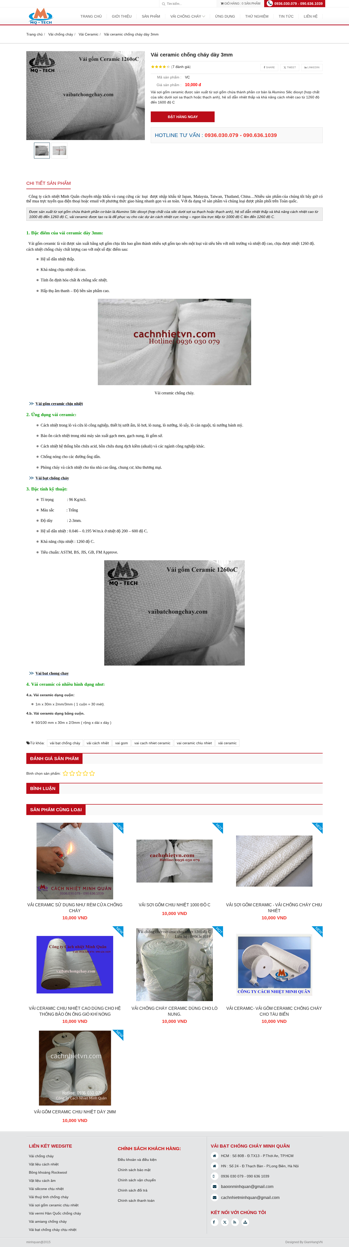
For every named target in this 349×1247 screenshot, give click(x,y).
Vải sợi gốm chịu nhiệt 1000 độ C (175, 904)
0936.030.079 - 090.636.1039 (298, 4)
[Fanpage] (214, 1222)
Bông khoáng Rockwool (48, 1172)
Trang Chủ (91, 16)
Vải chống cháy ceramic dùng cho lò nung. (174, 1011)
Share (270, 67)
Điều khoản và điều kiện (137, 1160)
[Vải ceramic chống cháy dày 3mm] (85, 95)
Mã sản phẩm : (169, 77)
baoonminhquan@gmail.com (247, 1186)
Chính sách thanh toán (136, 1200)
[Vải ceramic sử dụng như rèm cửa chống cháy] (75, 898)
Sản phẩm (151, 16)
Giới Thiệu (122, 16)
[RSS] (235, 1222)
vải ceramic (227, 743)
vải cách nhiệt (98, 743)
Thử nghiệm (257, 16)
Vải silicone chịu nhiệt (46, 1189)
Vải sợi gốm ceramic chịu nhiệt (53, 1205)
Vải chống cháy (185, 16)
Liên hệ (311, 16)
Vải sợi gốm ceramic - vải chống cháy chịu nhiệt (274, 907)
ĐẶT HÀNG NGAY (183, 117)
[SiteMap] (245, 1222)
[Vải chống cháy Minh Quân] (40, 24)
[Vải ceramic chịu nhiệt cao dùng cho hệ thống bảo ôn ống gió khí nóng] (75, 1002)
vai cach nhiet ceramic (152, 743)
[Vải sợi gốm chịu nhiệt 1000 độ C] (174, 898)
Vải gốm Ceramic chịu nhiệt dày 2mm (75, 1111)
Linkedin (313, 67)
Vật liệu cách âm (42, 1181)
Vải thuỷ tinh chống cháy (48, 1197)
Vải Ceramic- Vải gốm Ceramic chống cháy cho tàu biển (274, 1011)
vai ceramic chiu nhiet (194, 743)
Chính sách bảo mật (134, 1170)
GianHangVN (313, 1242)
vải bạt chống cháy (65, 743)
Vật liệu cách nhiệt (44, 1164)
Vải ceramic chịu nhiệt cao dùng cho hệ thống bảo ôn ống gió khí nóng (75, 1011)
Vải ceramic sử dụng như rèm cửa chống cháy (74, 907)
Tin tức (286, 16)
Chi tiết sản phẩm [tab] (48, 183)
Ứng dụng (225, 16)
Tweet (291, 67)
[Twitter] (225, 1222)
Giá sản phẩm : (169, 85)
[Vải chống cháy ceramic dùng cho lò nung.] (174, 1002)
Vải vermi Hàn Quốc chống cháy (55, 1213)
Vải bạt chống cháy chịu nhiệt (52, 1230)
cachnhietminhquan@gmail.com (250, 1197)
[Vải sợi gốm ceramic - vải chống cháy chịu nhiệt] (274, 898)
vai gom (121, 743)
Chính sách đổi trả (132, 1190)
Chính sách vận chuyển (137, 1180)
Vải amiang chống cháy (48, 1221)
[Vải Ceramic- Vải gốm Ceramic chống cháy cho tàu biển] (274, 1002)
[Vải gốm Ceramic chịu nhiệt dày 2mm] (75, 1105)
